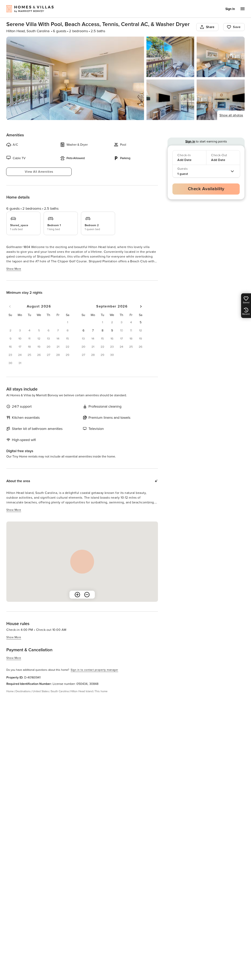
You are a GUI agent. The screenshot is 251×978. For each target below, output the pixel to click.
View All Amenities (39, 172)
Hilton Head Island (81, 691)
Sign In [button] (230, 9)
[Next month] (140, 306)
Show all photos (231, 115)
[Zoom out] (87, 594)
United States (41, 691)
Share (210, 27)
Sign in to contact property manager (94, 670)
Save (236, 27)
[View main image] (75, 78)
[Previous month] (9, 306)
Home (10, 691)
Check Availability (206, 189)
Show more (13, 268)
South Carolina (60, 691)
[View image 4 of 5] (170, 99)
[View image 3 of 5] (221, 57)
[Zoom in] (77, 594)
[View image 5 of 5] (221, 99)
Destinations (23, 691)
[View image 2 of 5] (170, 57)
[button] (140, 322)
